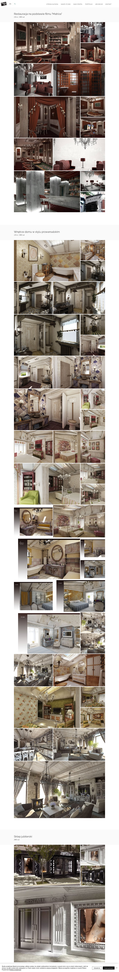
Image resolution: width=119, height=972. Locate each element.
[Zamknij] (117, 968)
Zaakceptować (108, 968)
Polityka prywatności (15, 970)
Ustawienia (97, 968)
